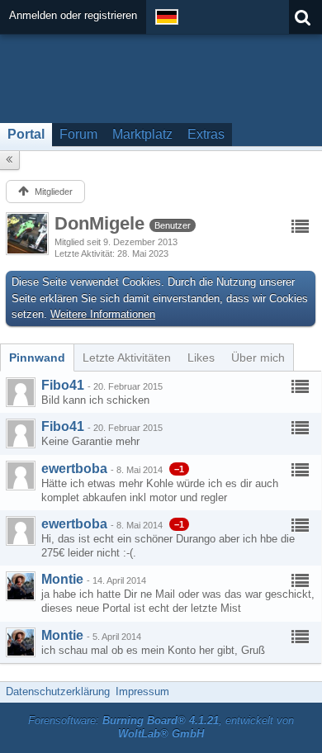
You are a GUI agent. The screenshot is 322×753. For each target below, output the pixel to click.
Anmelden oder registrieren (73, 15)
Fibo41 (62, 385)
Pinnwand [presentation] (37, 357)
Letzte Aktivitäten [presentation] (127, 357)
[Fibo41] (21, 392)
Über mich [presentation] (258, 357)
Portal (26, 134)
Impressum (142, 691)
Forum (78, 134)
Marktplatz (142, 134)
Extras (206, 134)
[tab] (37, 357)
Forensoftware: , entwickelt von (161, 727)
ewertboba (74, 469)
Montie (62, 579)
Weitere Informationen (102, 314)
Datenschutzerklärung (58, 691)
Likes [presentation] (201, 357)
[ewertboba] (21, 475)
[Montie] (21, 586)
